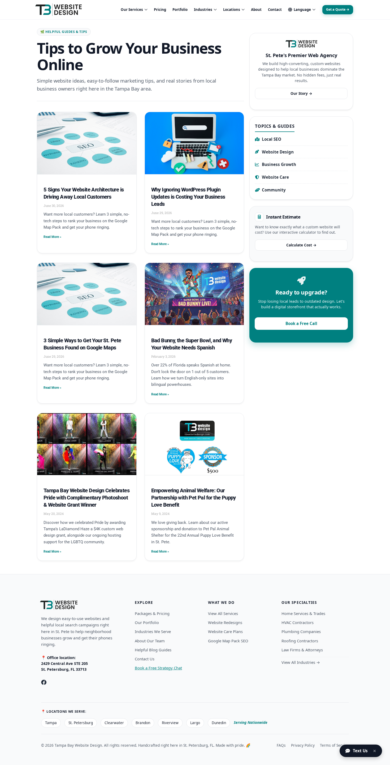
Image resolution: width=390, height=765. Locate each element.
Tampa (51, 722)
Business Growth (279, 164)
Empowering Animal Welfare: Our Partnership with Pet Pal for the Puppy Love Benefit (193, 497)
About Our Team (150, 640)
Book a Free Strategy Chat (158, 667)
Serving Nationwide (250, 722)
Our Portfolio (147, 622)
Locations (231, 9)
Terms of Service (334, 745)
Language (302, 9)
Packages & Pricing (152, 613)
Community (274, 190)
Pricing (160, 9)
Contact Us (144, 658)
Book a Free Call (301, 323)
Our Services (132, 9)
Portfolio (180, 9)
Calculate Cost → (301, 244)
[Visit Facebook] (43, 682)
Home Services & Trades (303, 613)
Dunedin (219, 722)
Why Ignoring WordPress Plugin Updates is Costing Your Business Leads (188, 196)
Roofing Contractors (299, 640)
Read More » (52, 237)
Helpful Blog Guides (153, 649)
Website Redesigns (225, 622)
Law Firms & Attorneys (302, 649)
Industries (203, 9)
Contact (275, 9)
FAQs (281, 745)
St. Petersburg (80, 722)
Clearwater (114, 722)
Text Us (360, 750)
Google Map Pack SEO (228, 640)
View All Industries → (300, 662)
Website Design (278, 152)
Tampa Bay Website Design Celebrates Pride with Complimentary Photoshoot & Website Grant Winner (86, 497)
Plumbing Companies (301, 631)
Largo (195, 722)
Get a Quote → (337, 9)
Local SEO (271, 139)
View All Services (223, 613)
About (256, 9)
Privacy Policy (303, 745)
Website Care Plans (225, 631)
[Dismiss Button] (376, 751)
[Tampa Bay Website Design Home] (58, 9)
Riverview (170, 722)
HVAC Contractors (297, 622)
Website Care (275, 177)
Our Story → (301, 93)
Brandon (143, 722)
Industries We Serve (153, 631)
